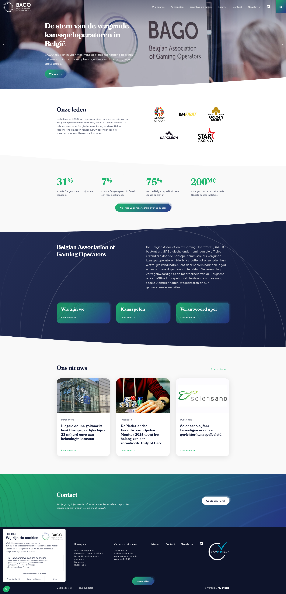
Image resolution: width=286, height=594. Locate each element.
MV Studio (223, 587)
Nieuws (222, 6)
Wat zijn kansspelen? (84, 550)
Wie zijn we (158, 6)
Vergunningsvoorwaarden (126, 556)
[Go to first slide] (282, 44)
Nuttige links (80, 564)
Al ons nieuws (218, 368)
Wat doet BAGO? (122, 558)
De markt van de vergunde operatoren (86, 557)
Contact (237, 6)
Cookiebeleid (64, 587)
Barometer (79, 561)
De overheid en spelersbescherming (123, 551)
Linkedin (268, 6)
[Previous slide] (3, 44)
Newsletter (254, 6)
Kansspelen (177, 6)
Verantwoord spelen (200, 6)
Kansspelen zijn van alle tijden (88, 553)
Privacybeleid (85, 587)
